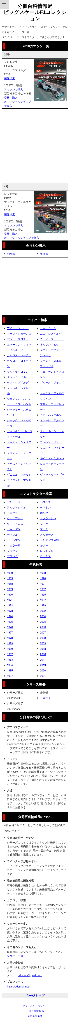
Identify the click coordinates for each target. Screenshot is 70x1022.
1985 (10, 670)
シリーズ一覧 (15, 955)
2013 (43, 648)
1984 (10, 665)
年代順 (44, 254)
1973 (10, 611)
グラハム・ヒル (16, 377)
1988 (43, 573)
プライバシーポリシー (35, 1006)
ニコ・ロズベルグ (51, 333)
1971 (10, 600)
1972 (10, 605)
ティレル (12, 534)
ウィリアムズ (15, 518)
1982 (10, 654)
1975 (10, 621)
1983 (10, 659)
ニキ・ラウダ (48, 328)
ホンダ (44, 513)
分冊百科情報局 (35, 1011)
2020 (43, 670)
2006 (43, 627)
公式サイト (46, 698)
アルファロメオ (16, 507)
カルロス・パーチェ (19, 355)
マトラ (44, 523)
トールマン (13, 540)
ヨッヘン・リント (51, 442)
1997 (43, 600)
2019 (43, 665)
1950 (10, 573)
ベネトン (45, 507)
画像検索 (9, 78)
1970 (10, 594)
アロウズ (12, 513)
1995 (43, 594)
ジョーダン (13, 529)
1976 (10, 627)
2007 (43, 632)
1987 (10, 676)
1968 (10, 583)
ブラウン (12, 551)
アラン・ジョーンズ (19, 333)
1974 (10, 616)
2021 (43, 676)
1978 (10, 638)
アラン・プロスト (18, 339)
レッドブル (46, 551)
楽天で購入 (11, 97)
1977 (10, 632)
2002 (43, 611)
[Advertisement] (35, 145)
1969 (10, 589)
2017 (43, 659)
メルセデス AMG (50, 540)
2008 (43, 638)
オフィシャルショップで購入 (21, 237)
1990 (43, 578)
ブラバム (12, 556)
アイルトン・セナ (18, 328)
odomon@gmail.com (30, 975)
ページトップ (35, 995)
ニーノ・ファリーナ (52, 339)
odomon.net (35, 1016)
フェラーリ (13, 545)
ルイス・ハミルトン (52, 458)
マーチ (44, 529)
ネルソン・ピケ (49, 344)
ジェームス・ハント (19, 404)
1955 (10, 578)
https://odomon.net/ (18, 986)
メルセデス (46, 534)
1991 (43, 583)
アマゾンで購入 (13, 89)
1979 (10, 643)
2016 (43, 654)
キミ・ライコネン (18, 371)
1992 (43, 589)
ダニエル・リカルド (19, 474)
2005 (43, 621)
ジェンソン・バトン (19, 398)
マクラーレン (48, 518)
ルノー (44, 545)
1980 (10, 648)
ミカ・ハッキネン (51, 415)
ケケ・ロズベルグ (18, 382)
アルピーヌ (13, 502)
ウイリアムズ (15, 523)
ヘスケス (45, 502)
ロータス (45, 556)
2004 (43, 616)
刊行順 (11, 254)
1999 (43, 605)
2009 (43, 643)
